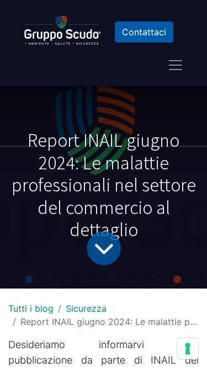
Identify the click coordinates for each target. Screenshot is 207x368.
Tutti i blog (31, 308)
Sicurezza (86, 308)
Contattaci (144, 32)
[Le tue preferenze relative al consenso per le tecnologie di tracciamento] (187, 348)
